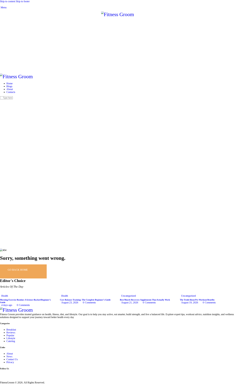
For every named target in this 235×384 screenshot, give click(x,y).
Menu (3, 7)
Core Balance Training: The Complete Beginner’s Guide (85, 300)
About (9, 353)
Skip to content (7, 1)
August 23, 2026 (69, 302)
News (9, 356)
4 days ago (6, 305)
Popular (10, 335)
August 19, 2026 (189, 302)
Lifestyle (10, 338)
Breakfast (11, 329)
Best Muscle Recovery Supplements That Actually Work (145, 300)
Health (4, 295)
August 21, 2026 (129, 302)
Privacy (10, 362)
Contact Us (12, 359)
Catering (10, 341)
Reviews (10, 332)
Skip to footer (23, 1)
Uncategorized (128, 295)
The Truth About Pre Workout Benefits (197, 300)
